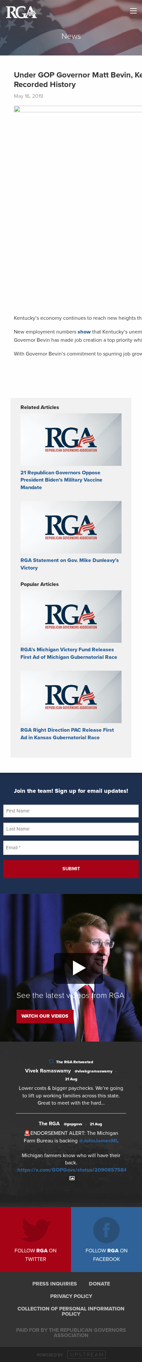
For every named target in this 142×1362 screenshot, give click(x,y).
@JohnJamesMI (98, 1140)
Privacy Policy (71, 1296)
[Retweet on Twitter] (51, 1061)
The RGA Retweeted (74, 1062)
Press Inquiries (54, 1284)
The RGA (49, 1123)
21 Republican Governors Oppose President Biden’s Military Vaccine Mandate (61, 480)
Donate (99, 1284)
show (84, 332)
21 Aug (71, 1079)
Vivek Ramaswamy (48, 1071)
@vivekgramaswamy (93, 1071)
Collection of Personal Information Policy (71, 1311)
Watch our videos (44, 1016)
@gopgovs (73, 1124)
